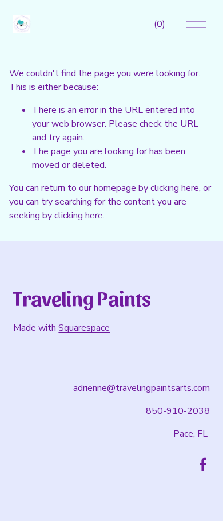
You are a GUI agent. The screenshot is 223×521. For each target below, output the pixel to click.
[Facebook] (203, 464)
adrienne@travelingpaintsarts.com (141, 388)
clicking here (174, 188)
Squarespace (84, 328)
